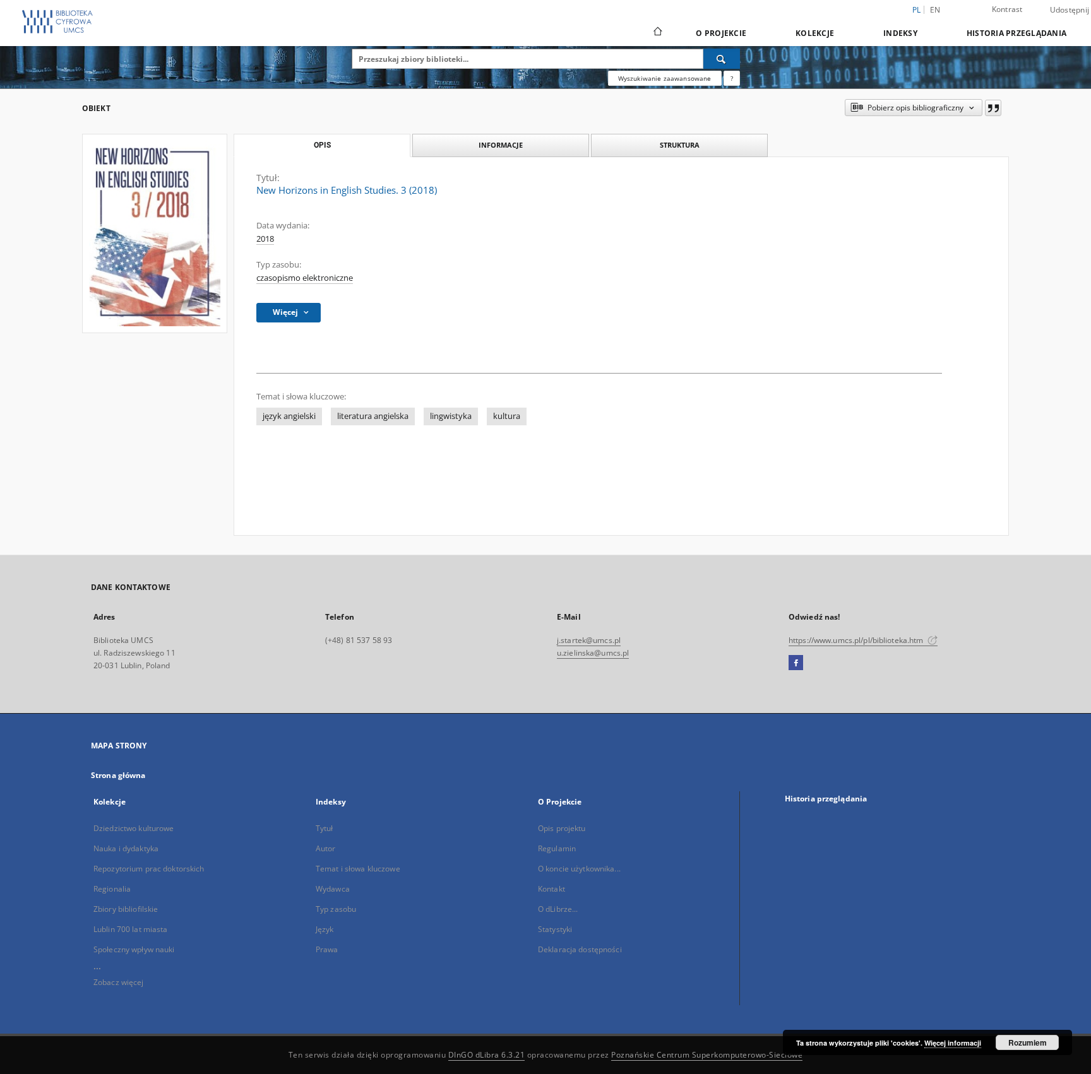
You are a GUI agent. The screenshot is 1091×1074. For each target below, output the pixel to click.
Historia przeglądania (1016, 33)
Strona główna (118, 775)
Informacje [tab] (501, 145)
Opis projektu (562, 828)
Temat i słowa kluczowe (358, 868)
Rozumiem (1027, 1042)
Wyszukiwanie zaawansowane (665, 78)
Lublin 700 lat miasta (130, 929)
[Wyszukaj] (721, 59)
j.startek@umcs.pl (589, 640)
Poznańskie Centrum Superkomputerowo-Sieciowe (706, 1054)
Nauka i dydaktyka (125, 848)
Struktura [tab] (680, 145)
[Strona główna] (657, 33)
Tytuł (324, 828)
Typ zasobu (336, 909)
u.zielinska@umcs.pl (593, 652)
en (935, 10)
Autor (326, 848)
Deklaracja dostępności (580, 949)
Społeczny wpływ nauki (134, 949)
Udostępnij (1070, 10)
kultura (506, 416)
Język (325, 929)
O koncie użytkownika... (579, 868)
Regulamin (557, 848)
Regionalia (112, 888)
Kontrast (1007, 9)
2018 (265, 238)
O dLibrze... (558, 909)
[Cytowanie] (993, 108)
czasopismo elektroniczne (304, 278)
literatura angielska (372, 416)
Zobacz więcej (118, 982)
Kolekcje (815, 33)
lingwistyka (451, 416)
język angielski (289, 416)
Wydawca (333, 888)
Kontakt (551, 888)
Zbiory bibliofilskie (125, 909)
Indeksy (900, 33)
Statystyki (555, 929)
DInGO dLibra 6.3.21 (486, 1054)
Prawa (327, 949)
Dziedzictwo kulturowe (133, 828)
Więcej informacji (952, 1042)
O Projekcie (721, 33)
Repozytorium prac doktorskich (148, 868)
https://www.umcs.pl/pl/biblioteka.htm (857, 640)
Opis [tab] (322, 145)
